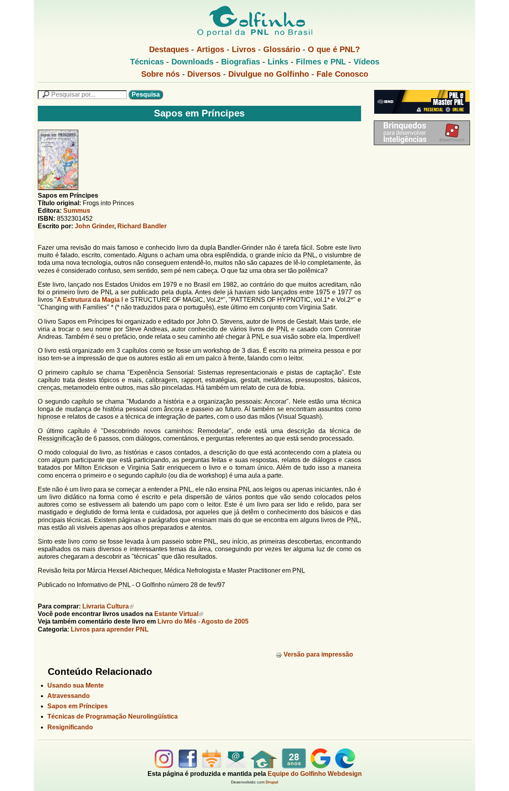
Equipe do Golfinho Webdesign (315, 773)
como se (162, 350)
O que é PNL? (334, 49)
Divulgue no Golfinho (268, 74)
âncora (173, 409)
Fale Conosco (342, 74)
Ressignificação (60, 438)
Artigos (210, 49)
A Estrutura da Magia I (90, 299)
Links (278, 61)
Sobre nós (160, 74)
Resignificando (70, 727)
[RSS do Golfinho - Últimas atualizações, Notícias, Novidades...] (211, 766)
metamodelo (80, 387)
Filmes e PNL (321, 61)
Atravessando (68, 695)
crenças (49, 387)
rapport (191, 380)
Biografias (240, 61)
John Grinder (94, 226)
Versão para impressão (318, 654)
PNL (309, 255)
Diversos (204, 74)
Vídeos (366, 61)
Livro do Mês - (203, 621)
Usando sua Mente (75, 685)
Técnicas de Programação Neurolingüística (112, 716)
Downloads (192, 61)
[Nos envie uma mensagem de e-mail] (236, 766)
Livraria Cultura (105, 606)
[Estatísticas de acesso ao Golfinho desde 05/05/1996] (294, 766)
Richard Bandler (142, 226)
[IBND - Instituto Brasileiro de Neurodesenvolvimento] (420, 116)
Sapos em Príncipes (77, 706)
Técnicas (147, 61)
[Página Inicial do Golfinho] (264, 766)
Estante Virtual (176, 613)
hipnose (49, 416)
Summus (76, 210)
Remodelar (213, 431)
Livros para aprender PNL (110, 629)
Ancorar (275, 401)
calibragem (161, 380)
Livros (244, 49)
